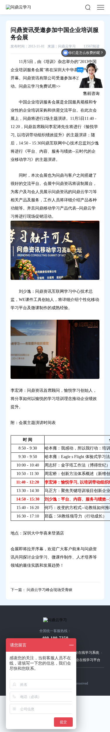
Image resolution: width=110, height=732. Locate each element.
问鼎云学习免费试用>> (39, 86)
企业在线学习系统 (85, 653)
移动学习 (23, 159)
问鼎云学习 (82, 192)
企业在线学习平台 (86, 660)
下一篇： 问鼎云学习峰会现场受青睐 (41, 590)
